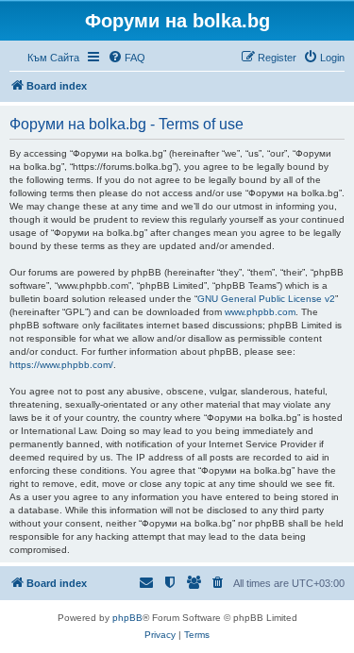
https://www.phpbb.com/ (61, 365)
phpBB (127, 617)
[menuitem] (126, 57)
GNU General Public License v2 (266, 298)
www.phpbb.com (260, 312)
